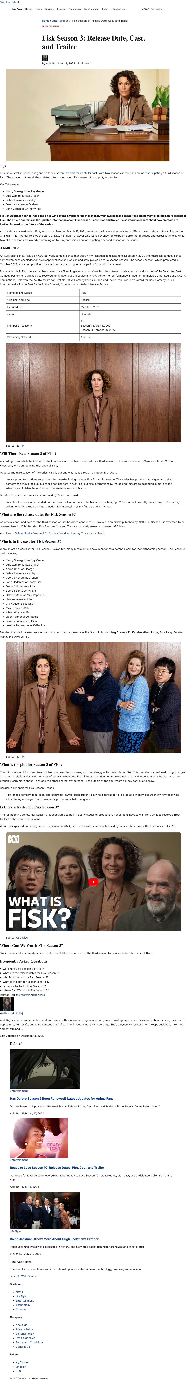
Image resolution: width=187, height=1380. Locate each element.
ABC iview (22, 937)
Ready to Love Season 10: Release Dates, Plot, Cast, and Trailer (57, 1167)
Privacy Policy (24, 1329)
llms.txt (14, 1276)
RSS (18, 1371)
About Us (21, 1324)
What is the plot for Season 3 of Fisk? (26, 981)
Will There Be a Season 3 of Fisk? (23, 968)
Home (45, 20)
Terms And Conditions (29, 1342)
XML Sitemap (29, 1276)
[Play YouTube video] (93, 881)
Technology (75, 9)
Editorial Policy (25, 1333)
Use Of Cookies (25, 1337)
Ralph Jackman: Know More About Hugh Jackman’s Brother (54, 1239)
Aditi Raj (51, 63)
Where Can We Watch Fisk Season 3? (26, 990)
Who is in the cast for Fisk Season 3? (25, 977)
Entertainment (91, 9)
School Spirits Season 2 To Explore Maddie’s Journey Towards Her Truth (59, 533)
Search (145, 9)
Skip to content (9, 2)
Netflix (63, 953)
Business (49, 9)
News (39, 9)
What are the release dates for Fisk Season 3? (31, 973)
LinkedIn (21, 1366)
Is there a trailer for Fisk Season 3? (24, 986)
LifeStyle (21, 1296)
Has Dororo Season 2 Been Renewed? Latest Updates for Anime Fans (62, 1098)
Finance (61, 9)
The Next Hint (21, 9)
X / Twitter (22, 1362)
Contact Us (119, 9)
